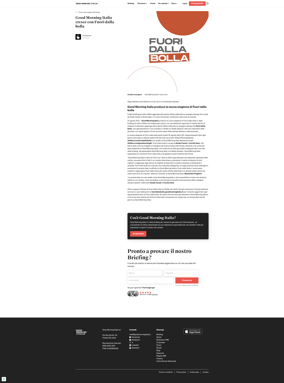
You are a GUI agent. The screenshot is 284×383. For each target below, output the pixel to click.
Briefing (159, 335)
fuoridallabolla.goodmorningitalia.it (167, 192)
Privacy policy (181, 372)
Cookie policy (194, 372)
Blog (158, 351)
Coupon (159, 359)
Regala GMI (161, 356)
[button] (142, 3)
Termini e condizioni (166, 372)
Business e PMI (162, 340)
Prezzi (158, 345)
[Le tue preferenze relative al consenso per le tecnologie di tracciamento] (4, 379)
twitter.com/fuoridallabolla (140, 141)
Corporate (160, 343)
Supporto (160, 353)
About (158, 337)
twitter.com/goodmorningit (140, 143)
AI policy (206, 372)
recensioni (154, 294)
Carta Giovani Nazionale (166, 361)
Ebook (159, 348)
